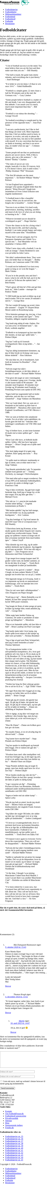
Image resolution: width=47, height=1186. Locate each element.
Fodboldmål (10, 16)
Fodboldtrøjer (10, 12)
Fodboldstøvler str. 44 (14, 1157)
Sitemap (8, 1121)
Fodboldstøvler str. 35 (14, 1136)
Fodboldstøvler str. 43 (14, 1155)
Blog (7, 1123)
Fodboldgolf (10, 19)
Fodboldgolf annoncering (15, 1116)
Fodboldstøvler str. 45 (14, 1160)
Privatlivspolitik (11, 1118)
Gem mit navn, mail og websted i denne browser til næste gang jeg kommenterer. (22, 1082)
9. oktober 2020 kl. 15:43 (15, 947)
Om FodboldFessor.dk (14, 1114)
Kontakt (8, 1111)
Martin (21, 1021)
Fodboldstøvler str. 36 (14, 1139)
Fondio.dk (9, 1128)
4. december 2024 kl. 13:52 (16, 997)
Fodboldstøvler (11, 9)
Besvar (8, 986)
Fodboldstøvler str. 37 (14, 1141)
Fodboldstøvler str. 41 (14, 1150)
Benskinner (10, 23)
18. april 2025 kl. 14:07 (20, 1023)
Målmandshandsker (13, 14)
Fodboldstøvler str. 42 (14, 1153)
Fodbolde (9, 21)
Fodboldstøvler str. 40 (14, 1148)
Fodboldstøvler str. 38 (14, 1143)
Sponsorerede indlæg (14, 1125)
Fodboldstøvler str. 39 (14, 1146)
